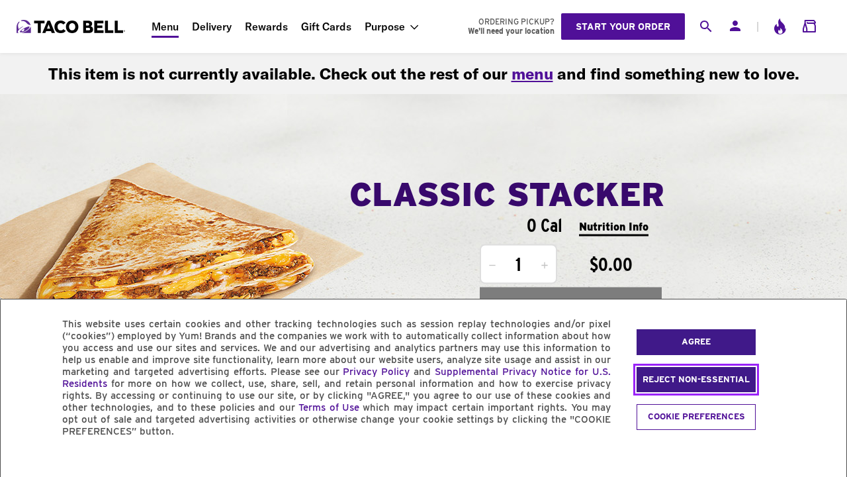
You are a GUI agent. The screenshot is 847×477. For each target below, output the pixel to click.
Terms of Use (328, 407)
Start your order (623, 26)
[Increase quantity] (544, 266)
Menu (165, 26)
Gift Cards (326, 26)
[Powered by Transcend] (22, 461)
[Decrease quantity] (492, 266)
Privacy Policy (376, 372)
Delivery (212, 26)
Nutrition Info (613, 226)
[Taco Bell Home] (72, 26)
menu (532, 73)
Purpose (385, 26)
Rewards (266, 26)
